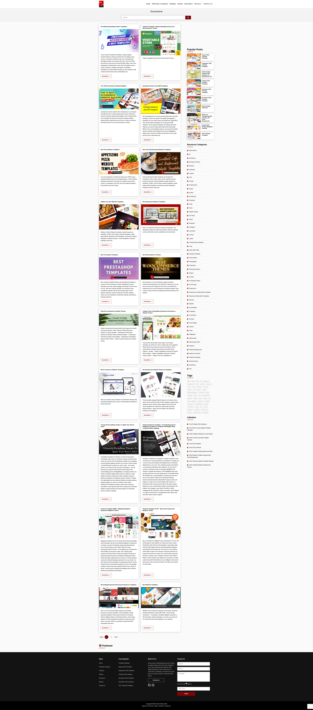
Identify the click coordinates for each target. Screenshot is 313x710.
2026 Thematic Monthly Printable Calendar (201, 461)
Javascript (192, 231)
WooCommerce (193, 361)
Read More (105, 76)
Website (191, 346)
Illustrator (192, 223)
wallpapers (197, 409)
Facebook (192, 200)
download (201, 392)
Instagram (192, 227)
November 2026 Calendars (126, 678)
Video (191, 330)
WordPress (192, 365)
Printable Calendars (160, 4)
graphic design (206, 395)
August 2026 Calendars (125, 667)
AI (189, 154)
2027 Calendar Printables (126, 685)
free (199, 395)
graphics (190, 398)
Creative (190, 389)
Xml (190, 369)
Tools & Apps (193, 323)
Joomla (191, 235)
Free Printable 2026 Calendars (198, 424)
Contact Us (207, 4)
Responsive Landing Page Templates (200, 292)
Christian (199, 387)
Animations (192, 158)
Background (206, 381)
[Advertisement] (200, 34)
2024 (189, 381)
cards (193, 387)
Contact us (156, 680)
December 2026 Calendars (126, 682)
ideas (200, 398)
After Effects (193, 150)
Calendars (192, 169)
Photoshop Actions (194, 269)
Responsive (192, 288)
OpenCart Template (194, 254)
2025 (193, 381)
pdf (210, 398)
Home (148, 4)
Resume (191, 300)
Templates (192, 311)
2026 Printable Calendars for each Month (201, 434)
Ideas (156, 706)
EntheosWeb (163, 704)
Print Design (192, 284)
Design (191, 181)
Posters (191, 277)
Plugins (191, 273)
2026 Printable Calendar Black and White (200, 451)
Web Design (192, 338)
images (205, 398)
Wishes (180, 4)
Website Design (197, 412)
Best (197, 384)
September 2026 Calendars (126, 670)
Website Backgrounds (195, 349)
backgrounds (191, 384)
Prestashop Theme (194, 280)
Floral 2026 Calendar (195, 447)
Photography (193, 261)
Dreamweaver (193, 185)
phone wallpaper (192, 401)
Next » (116, 637)
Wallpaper (190, 409)
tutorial (206, 407)
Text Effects (192, 315)
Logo (190, 246)
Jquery (191, 238)
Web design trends (194, 342)
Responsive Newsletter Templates (199, 296)
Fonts (191, 208)
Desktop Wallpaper (192, 392)
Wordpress (205, 412)
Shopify (191, 303)
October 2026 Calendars (125, 674)
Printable (207, 401)
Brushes (191, 166)
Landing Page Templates (196, 242)
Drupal (191, 189)
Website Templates (194, 357)
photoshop (200, 401)
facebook (190, 395)
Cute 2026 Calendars (195, 443)
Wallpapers (192, 334)
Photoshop (192, 265)
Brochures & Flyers (194, 162)
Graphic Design (193, 212)
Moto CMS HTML (194, 250)
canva (189, 387)
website (190, 412)
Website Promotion (194, 353)
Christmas (205, 387)
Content (191, 173)
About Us (144, 706)
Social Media (193, 307)
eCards (191, 192)
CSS (190, 177)
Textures (191, 319)
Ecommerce (192, 196)
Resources (188, 4)
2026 (197, 381)
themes (197, 407)
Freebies (173, 4)
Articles (197, 4)
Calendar (202, 384)
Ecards (207, 392)
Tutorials (161, 706)
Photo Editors (193, 258)
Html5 (191, 219)
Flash (190, 204)
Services (150, 706)
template (205, 404)
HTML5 (195, 398)
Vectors (191, 326)
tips (201, 407)
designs (204, 389)
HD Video (192, 215)
